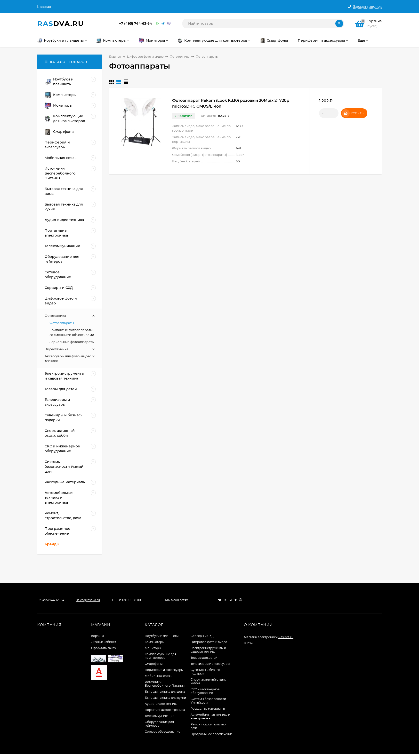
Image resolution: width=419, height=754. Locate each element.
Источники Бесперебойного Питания (165, 683)
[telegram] (235, 600)
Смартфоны (153, 664)
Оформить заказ (103, 648)
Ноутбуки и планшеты (161, 636)
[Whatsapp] (157, 23)
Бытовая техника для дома (165, 691)
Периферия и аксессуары (164, 670)
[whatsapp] (230, 600)
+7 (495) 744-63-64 (135, 23)
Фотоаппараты (61, 323)
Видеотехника (56, 349)
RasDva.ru (285, 637)
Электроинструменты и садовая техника (208, 649)
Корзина (97, 636)
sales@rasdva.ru (88, 600)
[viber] (240, 600)
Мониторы (153, 648)
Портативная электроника (165, 710)
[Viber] (169, 23)
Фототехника (180, 56)
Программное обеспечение (212, 734)
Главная (44, 6)
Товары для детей (204, 657)
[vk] (219, 600)
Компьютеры (154, 642)
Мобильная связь (158, 676)
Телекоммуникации (159, 716)
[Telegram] (163, 23)
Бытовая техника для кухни (165, 697)
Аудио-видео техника (161, 704)
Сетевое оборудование (162, 731)
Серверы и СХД (202, 636)
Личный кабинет (103, 642)
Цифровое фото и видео (145, 56)
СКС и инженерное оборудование (205, 691)
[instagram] (225, 600)
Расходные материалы (208, 708)
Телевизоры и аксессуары (210, 664)
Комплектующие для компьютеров (160, 655)
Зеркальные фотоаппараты (71, 342)
